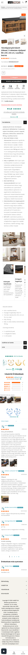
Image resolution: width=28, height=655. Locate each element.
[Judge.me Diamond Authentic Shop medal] (9, 411)
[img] (5, 429)
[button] (5, 58)
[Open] (3, 651)
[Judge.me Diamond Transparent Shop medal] (17, 411)
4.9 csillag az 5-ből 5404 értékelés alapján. (14, 113)
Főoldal (3, 7)
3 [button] (14, 557)
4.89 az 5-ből (18, 377)
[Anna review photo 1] (5, 463)
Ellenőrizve (13, 417)
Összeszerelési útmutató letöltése (11, 105)
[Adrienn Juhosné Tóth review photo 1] (5, 499)
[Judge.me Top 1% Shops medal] (14, 363)
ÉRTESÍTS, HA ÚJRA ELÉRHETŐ (14, 81)
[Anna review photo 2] (13, 463)
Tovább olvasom (8, 101)
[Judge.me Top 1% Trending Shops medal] (21, 363)
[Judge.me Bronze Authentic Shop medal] (6, 363)
